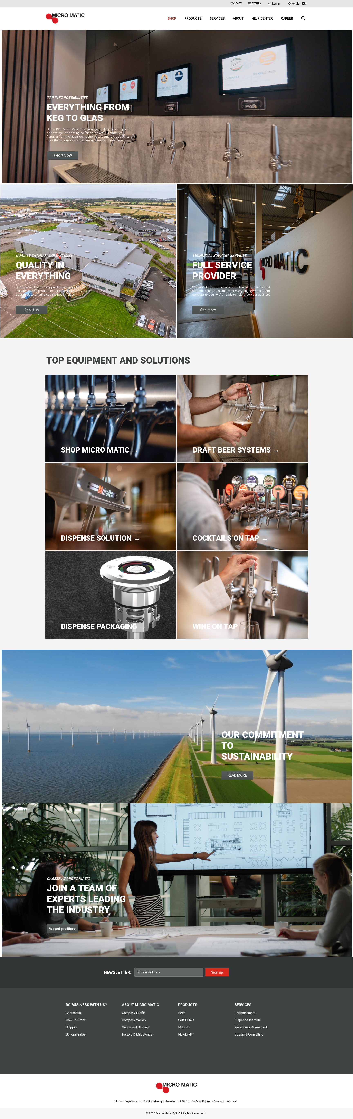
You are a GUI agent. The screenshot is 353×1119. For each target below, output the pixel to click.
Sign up (217, 972)
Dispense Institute (247, 1020)
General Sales (76, 1034)
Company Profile (134, 1013)
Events (256, 3)
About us (31, 310)
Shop (172, 18)
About (238, 18)
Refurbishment (244, 1013)
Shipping (72, 1027)
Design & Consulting (248, 1034)
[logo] (65, 18)
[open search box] (303, 18)
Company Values (134, 1020)
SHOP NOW (62, 155)
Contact (236, 3)
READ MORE (237, 775)
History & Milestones (137, 1034)
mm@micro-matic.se (222, 1101)
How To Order (75, 1020)
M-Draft (183, 1027)
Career (287, 18)
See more (208, 310)
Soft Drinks (186, 1020)
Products (193, 18)
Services (217, 18)
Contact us (73, 1013)
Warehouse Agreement (250, 1027)
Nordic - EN (298, 3)
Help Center (262, 18)
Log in (276, 3)
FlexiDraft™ (186, 1034)
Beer (181, 1013)
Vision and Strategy (136, 1027)
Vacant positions (62, 928)
